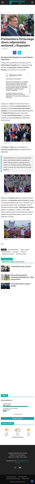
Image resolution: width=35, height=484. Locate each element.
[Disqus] (17, 320)
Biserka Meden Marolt (13, 249)
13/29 (28, 434)
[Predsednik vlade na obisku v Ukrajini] (5, 286)
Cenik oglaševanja (22, 477)
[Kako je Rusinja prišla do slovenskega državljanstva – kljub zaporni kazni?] (5, 277)
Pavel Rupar (16, 251)
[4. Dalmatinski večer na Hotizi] (5, 269)
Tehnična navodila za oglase (13, 478)
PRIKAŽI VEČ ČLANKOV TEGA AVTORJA (13, 262)
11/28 (6, 434)
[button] (32, 2)
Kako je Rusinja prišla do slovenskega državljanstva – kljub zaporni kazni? (22, 277)
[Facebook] (15, 467)
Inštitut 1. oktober (25, 249)
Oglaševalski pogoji (11, 477)
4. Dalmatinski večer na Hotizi (21, 266)
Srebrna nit (23, 251)
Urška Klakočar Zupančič (8, 254)
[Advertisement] (17, 23)
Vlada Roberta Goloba (21, 254)
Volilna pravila (25, 478)
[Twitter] (20, 467)
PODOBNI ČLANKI (7, 259)
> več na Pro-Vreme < (17, 437)
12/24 (17, 434)
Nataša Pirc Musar (6, 251)
